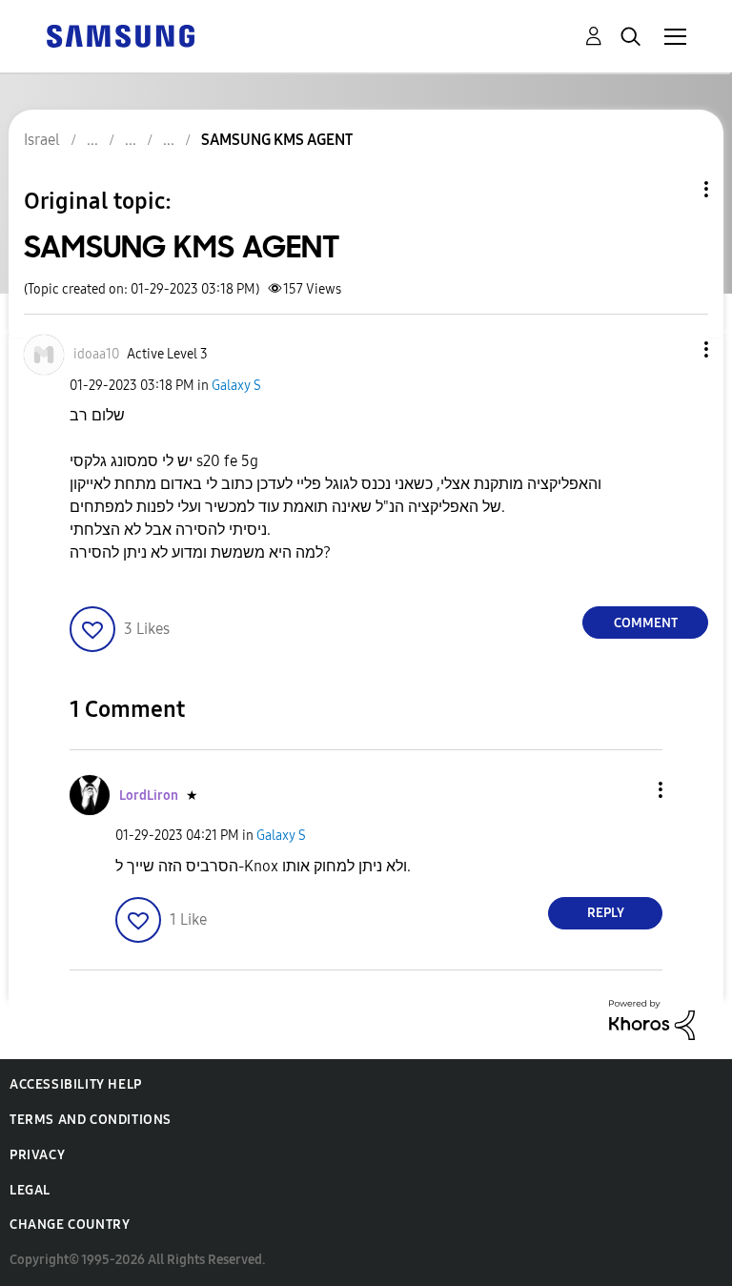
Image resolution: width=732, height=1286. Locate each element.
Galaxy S (236, 386)
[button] (674, 349)
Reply (605, 913)
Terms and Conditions (91, 1120)
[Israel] (120, 35)
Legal (30, 1190)
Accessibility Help (76, 1084)
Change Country (70, 1224)
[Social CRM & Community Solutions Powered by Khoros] (652, 1019)
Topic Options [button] (674, 189)
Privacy (37, 1155)
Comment (646, 623)
